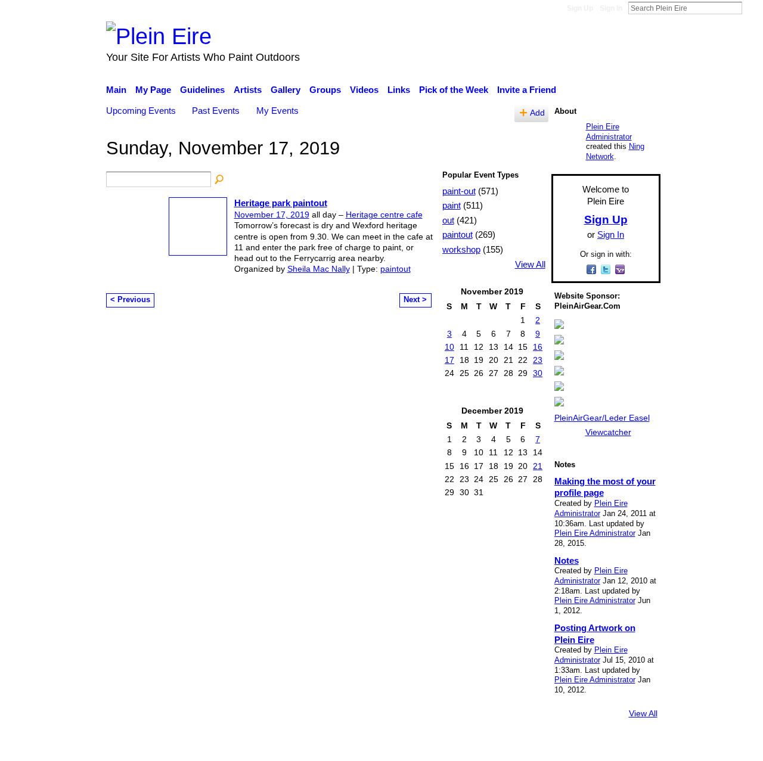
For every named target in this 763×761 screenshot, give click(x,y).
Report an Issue (551, 746)
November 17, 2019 (271, 214)
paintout (395, 269)
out (448, 220)
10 (449, 347)
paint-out (459, 191)
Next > (415, 299)
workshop (461, 249)
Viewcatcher (608, 432)
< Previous (130, 299)
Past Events (216, 110)
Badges (493, 746)
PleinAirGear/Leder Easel (602, 418)
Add (537, 112)
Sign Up (580, 8)
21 (537, 466)
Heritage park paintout (280, 203)
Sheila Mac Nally (318, 269)
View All (530, 264)
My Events (277, 110)
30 (537, 373)
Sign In (611, 8)
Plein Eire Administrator (609, 131)
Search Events (220, 180)
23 (537, 360)
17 (449, 360)
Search (751, 7)
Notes (566, 560)
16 (537, 347)
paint (451, 205)
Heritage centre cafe (384, 214)
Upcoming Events (141, 110)
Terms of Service (627, 746)
